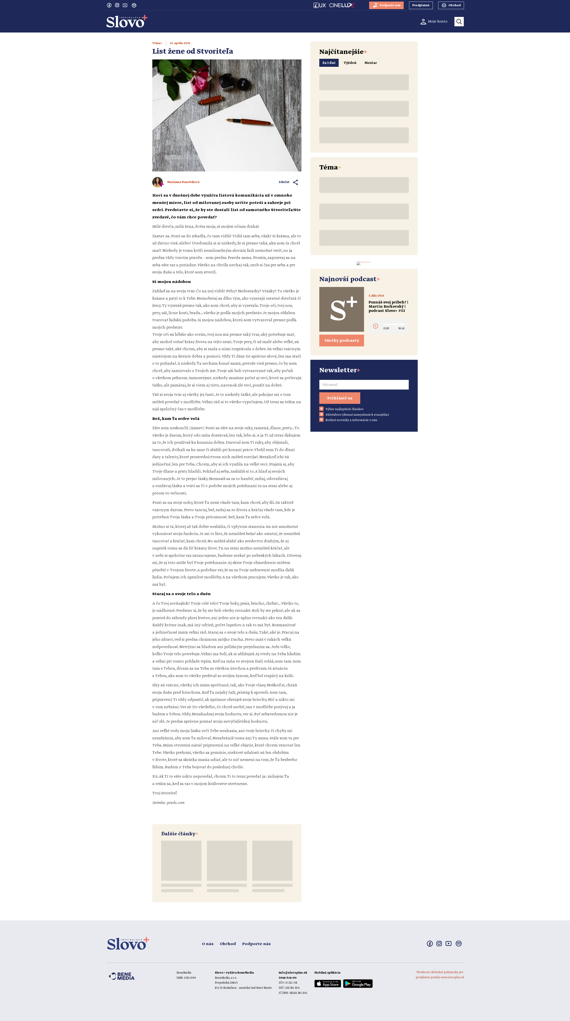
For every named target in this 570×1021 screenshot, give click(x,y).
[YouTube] (125, 5)
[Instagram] (117, 5)
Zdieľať (284, 182)
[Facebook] (109, 5)
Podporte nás (256, 944)
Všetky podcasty (341, 340)
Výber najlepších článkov (345, 409)
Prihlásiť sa (339, 398)
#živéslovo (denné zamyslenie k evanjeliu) (357, 415)
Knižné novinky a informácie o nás (351, 420)
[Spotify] (134, 5)
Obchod (228, 944)
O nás (208, 944)
